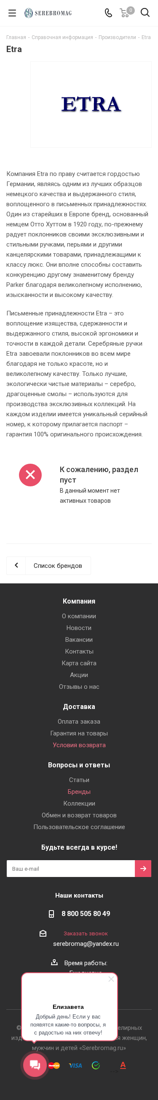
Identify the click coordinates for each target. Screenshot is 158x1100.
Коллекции (79, 803)
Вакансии (79, 639)
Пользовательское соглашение (79, 827)
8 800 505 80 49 (86, 914)
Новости (79, 628)
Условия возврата (79, 745)
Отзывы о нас (79, 686)
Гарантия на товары (79, 733)
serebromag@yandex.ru (86, 944)
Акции (79, 675)
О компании (79, 616)
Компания (79, 601)
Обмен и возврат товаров (79, 815)
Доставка (79, 707)
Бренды (79, 791)
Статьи (79, 780)
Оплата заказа (79, 721)
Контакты (79, 651)
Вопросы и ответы (79, 765)
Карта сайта (79, 663)
